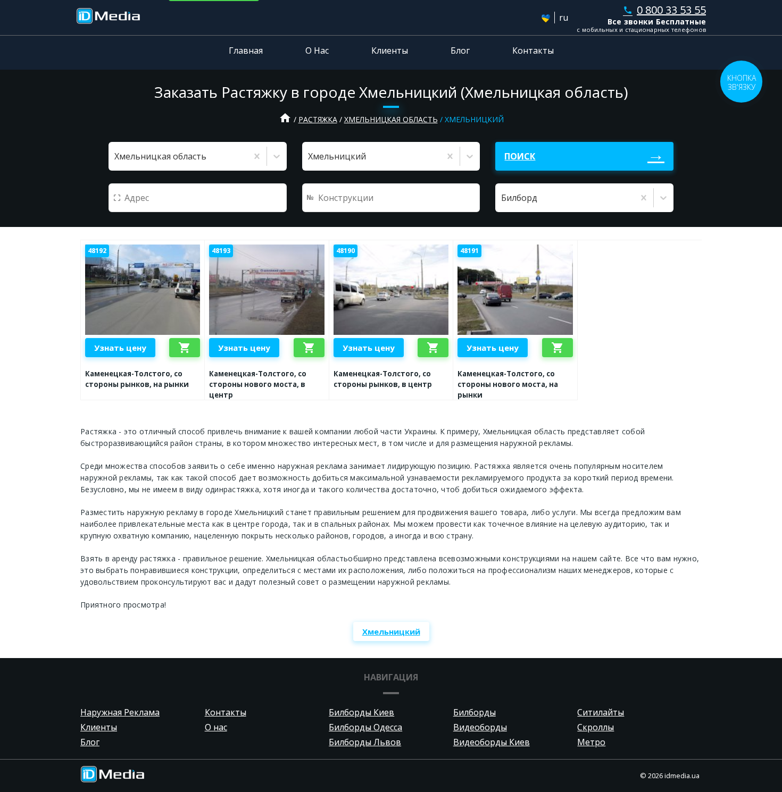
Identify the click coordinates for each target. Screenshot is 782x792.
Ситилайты (600, 712)
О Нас (317, 50)
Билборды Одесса (365, 727)
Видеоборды (480, 727)
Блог (460, 50)
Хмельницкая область (391, 119)
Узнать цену (120, 347)
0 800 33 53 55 (664, 10)
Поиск (519, 156)
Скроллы (595, 727)
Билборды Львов (365, 742)
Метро (591, 742)
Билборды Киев (361, 712)
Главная (246, 50)
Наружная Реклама (120, 712)
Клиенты (389, 50)
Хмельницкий (391, 631)
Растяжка (317, 119)
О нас (216, 727)
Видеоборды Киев (491, 742)
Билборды (474, 712)
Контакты (533, 50)
